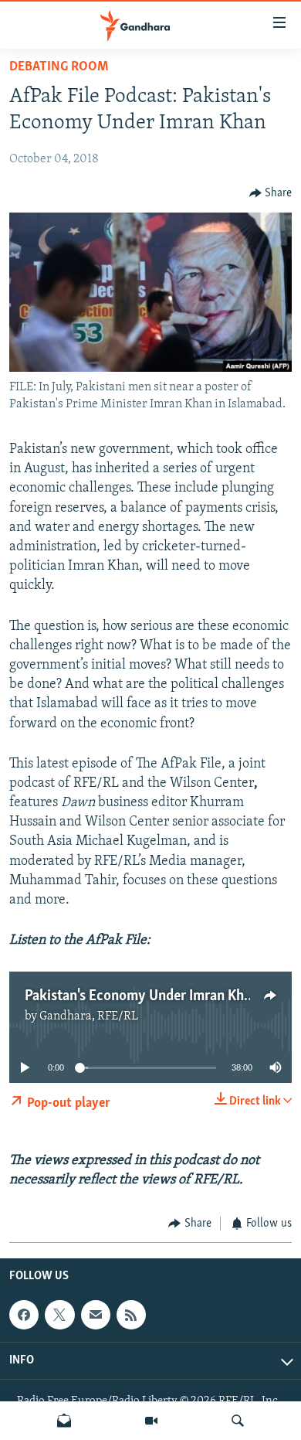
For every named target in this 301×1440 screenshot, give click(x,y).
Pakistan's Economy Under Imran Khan (142, 996)
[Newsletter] (64, 1420)
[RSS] (131, 1315)
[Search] (238, 1420)
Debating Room (58, 67)
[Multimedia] (151, 1420)
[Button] (271, 193)
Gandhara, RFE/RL (88, 1016)
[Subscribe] (95, 1315)
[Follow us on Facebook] (24, 1315)
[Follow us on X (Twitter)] (59, 1315)
